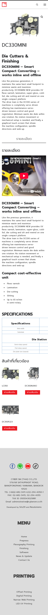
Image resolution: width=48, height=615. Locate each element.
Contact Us (24, 560)
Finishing (24, 548)
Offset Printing (24, 592)
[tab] (24, 139)
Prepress (24, 540)
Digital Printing (24, 596)
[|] (4, 4)
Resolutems (35, 507)
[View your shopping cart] (41, 4)
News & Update (24, 556)
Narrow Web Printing (24, 600)
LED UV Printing (24, 603)
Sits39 (22, 507)
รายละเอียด (24, 138)
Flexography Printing (24, 544)
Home (24, 536)
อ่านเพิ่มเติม (9, 392)
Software (24, 552)
